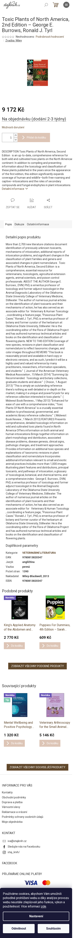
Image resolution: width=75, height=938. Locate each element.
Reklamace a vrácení (14, 812)
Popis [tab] (8, 224)
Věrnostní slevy (11, 807)
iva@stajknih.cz (17, 841)
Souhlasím (53, 928)
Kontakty (7, 792)
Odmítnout (19, 928)
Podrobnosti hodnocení (50, 36)
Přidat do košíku (36, 137)
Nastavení (36, 916)
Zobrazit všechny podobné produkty (37, 666)
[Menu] (66, 5)
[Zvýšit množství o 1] (16, 135)
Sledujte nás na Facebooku (24, 846)
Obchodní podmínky (14, 797)
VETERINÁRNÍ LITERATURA (39, 552)
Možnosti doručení (13, 127)
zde (43, 906)
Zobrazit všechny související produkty (37, 767)
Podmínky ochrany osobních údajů (22, 816)
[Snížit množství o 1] (16, 140)
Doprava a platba (12, 802)
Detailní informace (13, 188)
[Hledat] (46, 5)
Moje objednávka (12, 821)
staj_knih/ (14, 852)
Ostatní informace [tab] (38, 224)
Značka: (13, 40)
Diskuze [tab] (19, 224)
